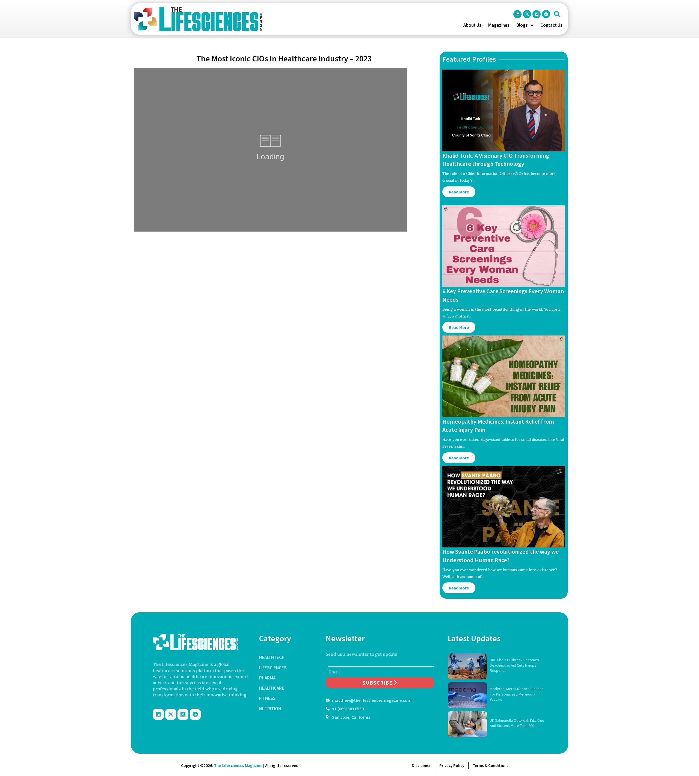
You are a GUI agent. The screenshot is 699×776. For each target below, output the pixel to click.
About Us (472, 25)
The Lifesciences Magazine (238, 765)
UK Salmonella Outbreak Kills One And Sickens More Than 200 (517, 723)
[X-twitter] (527, 14)
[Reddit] (546, 14)
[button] (557, 14)
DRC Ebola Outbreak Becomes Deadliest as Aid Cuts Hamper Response (514, 665)
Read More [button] (459, 191)
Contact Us (551, 25)
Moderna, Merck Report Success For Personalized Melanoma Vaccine (516, 694)
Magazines (499, 25)
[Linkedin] (517, 14)
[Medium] (536, 14)
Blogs (522, 25)
